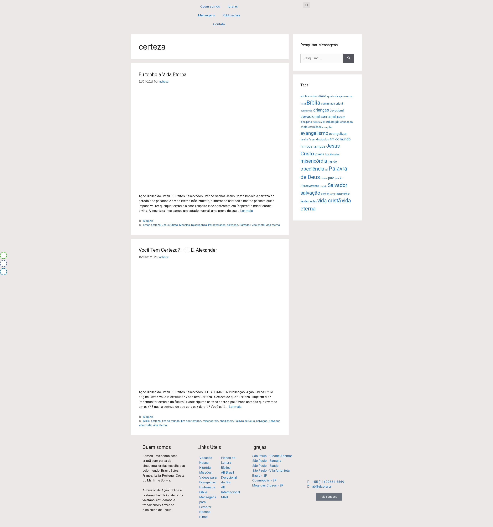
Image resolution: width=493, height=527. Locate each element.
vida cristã (258, 225)
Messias (184, 225)
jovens (319, 154)
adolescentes (309, 96)
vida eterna (273, 225)
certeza (156, 225)
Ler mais (246, 211)
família (304, 139)
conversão (306, 110)
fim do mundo (171, 421)
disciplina (306, 122)
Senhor (325, 194)
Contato (219, 24)
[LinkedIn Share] (3, 271)
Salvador (245, 225)
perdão (338, 178)
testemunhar (343, 194)
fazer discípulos (319, 139)
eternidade (315, 127)
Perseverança (217, 225)
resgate (323, 186)
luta (327, 154)
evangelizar (338, 134)
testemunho (308, 201)
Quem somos (210, 6)
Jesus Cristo (170, 225)
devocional (337, 110)
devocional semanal (318, 116)
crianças (321, 110)
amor (146, 225)
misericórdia (199, 225)
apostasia (332, 96)
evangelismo (314, 133)
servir (332, 194)
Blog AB (148, 221)
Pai (326, 170)
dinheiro (340, 117)
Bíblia (146, 421)
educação (333, 122)
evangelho (327, 127)
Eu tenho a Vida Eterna (162, 74)
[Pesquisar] (348, 58)
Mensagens (206, 15)
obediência (226, 421)
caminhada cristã (332, 103)
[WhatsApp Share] (3, 255)
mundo (332, 161)
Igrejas (233, 6)
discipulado (319, 122)
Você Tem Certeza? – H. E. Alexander (178, 250)
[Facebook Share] (3, 263)
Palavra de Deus (245, 421)
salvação (232, 225)
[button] (306, 5)
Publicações (231, 15)
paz (331, 178)
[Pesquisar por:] (321, 58)
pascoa (324, 178)
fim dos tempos (191, 421)
